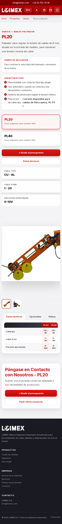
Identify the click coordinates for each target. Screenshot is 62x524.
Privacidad (55, 517)
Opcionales (35, 316)
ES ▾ (28, 10)
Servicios (6, 479)
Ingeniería (6, 458)
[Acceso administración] (36, 10)
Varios (26, 18)
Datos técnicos (31, 161)
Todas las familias (10, 454)
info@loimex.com (9, 503)
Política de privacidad (11, 482)
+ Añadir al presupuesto (31, 152)
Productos (15, 18)
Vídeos (52, 316)
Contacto (6, 486)
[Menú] (57, 10)
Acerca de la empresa (12, 475)
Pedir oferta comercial (31, 402)
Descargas (7, 461)
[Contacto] (50, 10)
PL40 (54, 325)
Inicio (4, 18)
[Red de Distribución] (44, 10)
